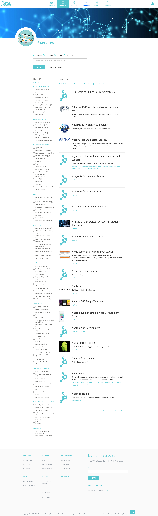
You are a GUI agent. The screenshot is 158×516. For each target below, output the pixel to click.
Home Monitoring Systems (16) (43, 198)
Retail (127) (36, 263)
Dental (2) (38, 210)
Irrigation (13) (39, 164)
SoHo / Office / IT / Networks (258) (43, 402)
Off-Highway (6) (40, 336)
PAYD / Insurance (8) (41, 309)
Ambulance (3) (39, 392)
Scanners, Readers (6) (42, 291)
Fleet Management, (89, 382)
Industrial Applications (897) (41, 145)
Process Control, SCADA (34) (44, 153)
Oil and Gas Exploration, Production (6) (43, 245)
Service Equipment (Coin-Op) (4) (44, 285)
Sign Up (93, 478)
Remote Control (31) (41, 98)
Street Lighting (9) (41, 349)
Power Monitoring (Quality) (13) (44, 252)
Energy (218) (37, 225)
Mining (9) (38, 161)
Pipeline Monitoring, (106, 384)
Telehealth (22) (40, 204)
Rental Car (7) (39, 317)
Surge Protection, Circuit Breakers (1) (43, 241)
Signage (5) (39, 347)
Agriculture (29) (40, 148)
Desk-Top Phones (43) (42, 405)
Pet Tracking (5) (40, 381)
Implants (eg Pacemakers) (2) (44, 207)
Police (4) (38, 389)
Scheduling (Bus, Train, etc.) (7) (44, 363)
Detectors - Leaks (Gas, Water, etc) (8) (43, 134)
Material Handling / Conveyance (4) (41, 175)
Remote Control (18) (41, 127)
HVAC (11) (38, 92)
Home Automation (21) (42, 122)
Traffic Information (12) (42, 352)
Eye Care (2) (39, 215)
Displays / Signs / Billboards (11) (44, 278)
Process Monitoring (77, 400)
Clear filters (37, 82)
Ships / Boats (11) (41, 344)
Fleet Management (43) (42, 312)
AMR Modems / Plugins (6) (43, 228)
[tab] (51, 4)
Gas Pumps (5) (40, 274)
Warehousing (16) (41, 166)
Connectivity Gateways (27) (44, 408)
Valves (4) (38, 184)
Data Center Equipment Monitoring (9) (42, 418)
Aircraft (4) (38, 339)
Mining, (100, 166)
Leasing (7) (38, 315)
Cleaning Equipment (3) (42, 296)
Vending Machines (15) (42, 269)
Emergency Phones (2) (42, 371)
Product (39, 55)
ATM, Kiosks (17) (40, 281)
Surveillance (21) (40, 158)
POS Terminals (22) (41, 266)
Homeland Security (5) (42, 386)
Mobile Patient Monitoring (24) (44, 202)
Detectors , (117, 166)
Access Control (81, 331)
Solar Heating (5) (40, 112)
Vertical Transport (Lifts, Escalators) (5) (43, 101)
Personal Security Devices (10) (43, 375)
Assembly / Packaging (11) (43, 169)
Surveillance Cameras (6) (43, 384)
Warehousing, (88, 166)
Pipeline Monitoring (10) (43, 249)
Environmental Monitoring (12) (44, 436)
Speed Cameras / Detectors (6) (44, 356)
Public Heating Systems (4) (44, 256)
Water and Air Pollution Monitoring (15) (42, 432)
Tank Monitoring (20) (41, 172)
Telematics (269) (38, 304)
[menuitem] (59, 84)
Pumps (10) (39, 182)
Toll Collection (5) (40, 359)
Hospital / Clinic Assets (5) (43, 218)
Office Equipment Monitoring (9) (44, 414)
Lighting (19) (39, 95)
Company (49, 55)
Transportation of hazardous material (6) (44, 321)
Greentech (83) (37, 428)
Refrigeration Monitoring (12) (44, 299)
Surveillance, (97, 384)
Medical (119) (37, 194)
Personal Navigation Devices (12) (44, 325)
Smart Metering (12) (41, 258)
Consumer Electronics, (108, 166)
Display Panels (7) (41, 114)
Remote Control (89, 168)
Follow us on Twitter (95, 490)
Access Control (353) (42, 90)
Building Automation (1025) (41, 87)
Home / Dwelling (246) (40, 119)
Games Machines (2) (41, 288)
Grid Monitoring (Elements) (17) (44, 236)
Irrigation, (95, 166)
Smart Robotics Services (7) (44, 187)
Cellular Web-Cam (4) (42, 410)
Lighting (95, 168)
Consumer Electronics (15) (43, 140)
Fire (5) (37, 394)
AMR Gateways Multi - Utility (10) (44, 232)
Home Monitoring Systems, (85, 384)
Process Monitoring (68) (43, 150)
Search (39, 67)
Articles (70, 55)
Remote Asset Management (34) (44, 330)
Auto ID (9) (38, 179)
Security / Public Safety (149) (41, 368)
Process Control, (116, 384)
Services (60, 55)
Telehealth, (110, 382)
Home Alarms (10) (41, 125)
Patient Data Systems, (101, 382)
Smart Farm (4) (40, 190)
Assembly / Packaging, (78, 166)
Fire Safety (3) (39, 130)
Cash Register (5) (40, 271)
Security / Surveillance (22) (44, 105)
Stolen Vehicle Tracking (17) (44, 333)
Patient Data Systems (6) (43, 212)
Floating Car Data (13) (42, 307)
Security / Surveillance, (78, 168)
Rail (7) (37, 341)
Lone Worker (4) (40, 378)
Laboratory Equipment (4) (43, 220)
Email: (90, 468)
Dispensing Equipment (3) (43, 294)
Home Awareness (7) (42, 137)
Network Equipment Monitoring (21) (41, 423)
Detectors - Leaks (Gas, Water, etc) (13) (43, 108)
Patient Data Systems (86, 365)
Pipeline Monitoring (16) (43, 156)
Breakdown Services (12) (43, 397)
